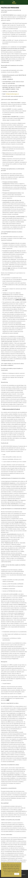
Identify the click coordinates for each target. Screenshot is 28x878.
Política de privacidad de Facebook (11, 409)
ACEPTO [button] (16, 873)
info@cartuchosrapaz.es (12, 94)
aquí (9, 268)
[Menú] (2, 2)
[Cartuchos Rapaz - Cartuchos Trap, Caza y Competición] (14, 2)
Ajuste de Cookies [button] (8, 873)
